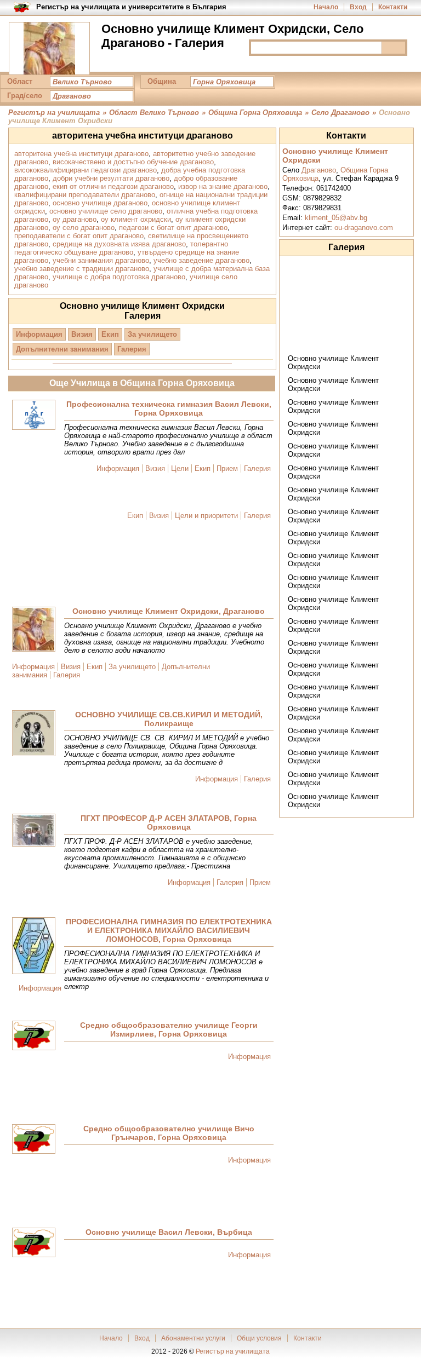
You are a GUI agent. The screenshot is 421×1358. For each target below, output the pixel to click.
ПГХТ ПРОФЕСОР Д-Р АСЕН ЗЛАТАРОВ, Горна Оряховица (169, 822)
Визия (82, 334)
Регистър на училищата (233, 1351)
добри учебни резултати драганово (111, 178)
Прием (227, 468)
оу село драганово (84, 227)
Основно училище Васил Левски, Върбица (169, 1232)
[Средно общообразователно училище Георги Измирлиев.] (33, 1036)
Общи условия (259, 1338)
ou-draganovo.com (363, 227)
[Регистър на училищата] (49, 49)
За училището (152, 334)
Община (161, 81)
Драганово (318, 170)
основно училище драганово (100, 203)
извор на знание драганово (223, 186)
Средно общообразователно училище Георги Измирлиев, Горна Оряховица (169, 1029)
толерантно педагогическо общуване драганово (121, 248)
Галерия (131, 349)
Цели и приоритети (206, 515)
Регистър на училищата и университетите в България (131, 7)
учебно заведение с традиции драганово (81, 268)
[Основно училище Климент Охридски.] (33, 630)
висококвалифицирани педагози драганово (85, 170)
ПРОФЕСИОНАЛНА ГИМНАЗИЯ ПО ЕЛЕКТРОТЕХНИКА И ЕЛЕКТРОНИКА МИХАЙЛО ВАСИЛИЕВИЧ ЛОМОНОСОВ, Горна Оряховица (169, 930)
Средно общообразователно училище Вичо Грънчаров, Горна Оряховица (168, 1133)
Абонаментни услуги (193, 1338)
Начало (326, 7)
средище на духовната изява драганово (119, 244)
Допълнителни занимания (62, 349)
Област (19, 81)
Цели (180, 468)
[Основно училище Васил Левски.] (33, 1243)
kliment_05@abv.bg (336, 218)
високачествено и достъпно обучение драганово (133, 162)
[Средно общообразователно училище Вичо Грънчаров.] (33, 1139)
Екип (110, 334)
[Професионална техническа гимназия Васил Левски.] (33, 415)
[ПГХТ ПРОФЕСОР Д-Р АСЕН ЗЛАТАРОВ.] (33, 831)
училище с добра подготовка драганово (119, 277)
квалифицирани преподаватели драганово (84, 195)
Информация (39, 334)
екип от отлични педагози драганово (113, 186)
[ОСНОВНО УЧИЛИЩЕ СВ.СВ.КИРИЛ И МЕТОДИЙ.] (33, 734)
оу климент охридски (136, 219)
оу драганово (74, 219)
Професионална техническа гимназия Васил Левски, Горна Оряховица (168, 408)
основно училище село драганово (105, 211)
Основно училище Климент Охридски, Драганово (168, 611)
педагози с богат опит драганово (173, 227)
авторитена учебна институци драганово (81, 153)
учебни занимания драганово (101, 260)
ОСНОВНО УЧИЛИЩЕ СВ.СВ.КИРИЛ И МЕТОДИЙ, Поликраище (169, 719)
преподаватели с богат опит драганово (79, 236)
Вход (358, 7)
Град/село (24, 95)
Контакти (392, 7)
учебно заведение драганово (201, 260)
